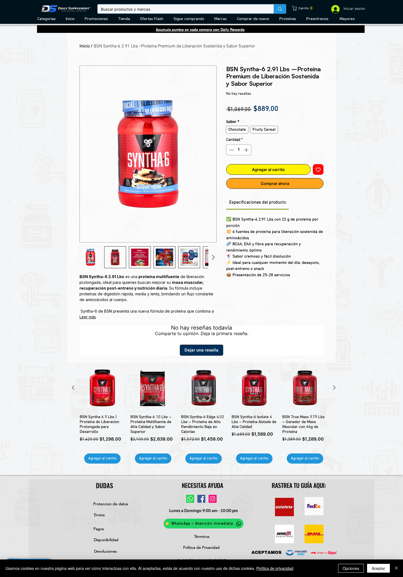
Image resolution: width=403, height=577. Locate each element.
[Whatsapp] (190, 499)
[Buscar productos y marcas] (280, 8)
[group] (203, 414)
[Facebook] (201, 499)
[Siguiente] (334, 387)
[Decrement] (231, 150)
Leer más (88, 317)
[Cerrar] (396, 568)
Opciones (351, 568)
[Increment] (247, 150)
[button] (47, 19)
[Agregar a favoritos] (318, 169)
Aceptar (378, 568)
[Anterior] (73, 387)
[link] (298, 8)
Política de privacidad (274, 568)
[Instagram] (213, 499)
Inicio (85, 46)
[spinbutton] (239, 150)
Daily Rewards (232, 29)
